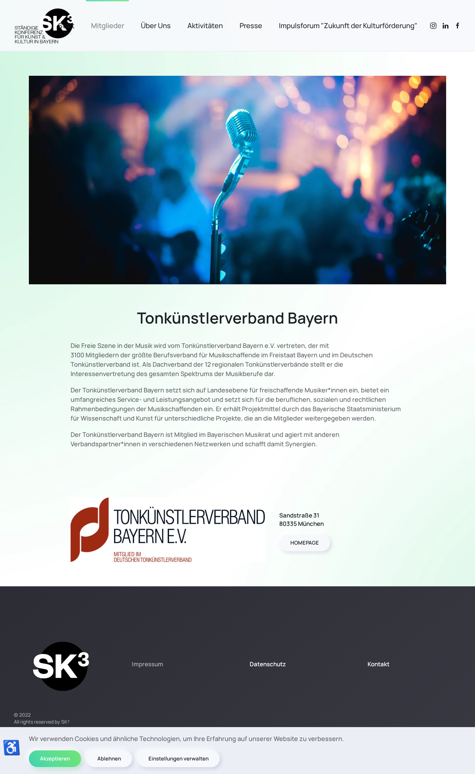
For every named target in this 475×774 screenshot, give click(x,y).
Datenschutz (268, 664)
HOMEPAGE (304, 542)
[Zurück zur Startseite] (44, 25)
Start (66, 25)
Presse (251, 25)
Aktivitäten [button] (205, 25)
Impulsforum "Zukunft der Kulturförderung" (348, 25)
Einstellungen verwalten (178, 758)
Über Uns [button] (156, 25)
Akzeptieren (55, 758)
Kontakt (378, 664)
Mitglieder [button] (107, 25)
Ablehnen (109, 758)
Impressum (147, 664)
